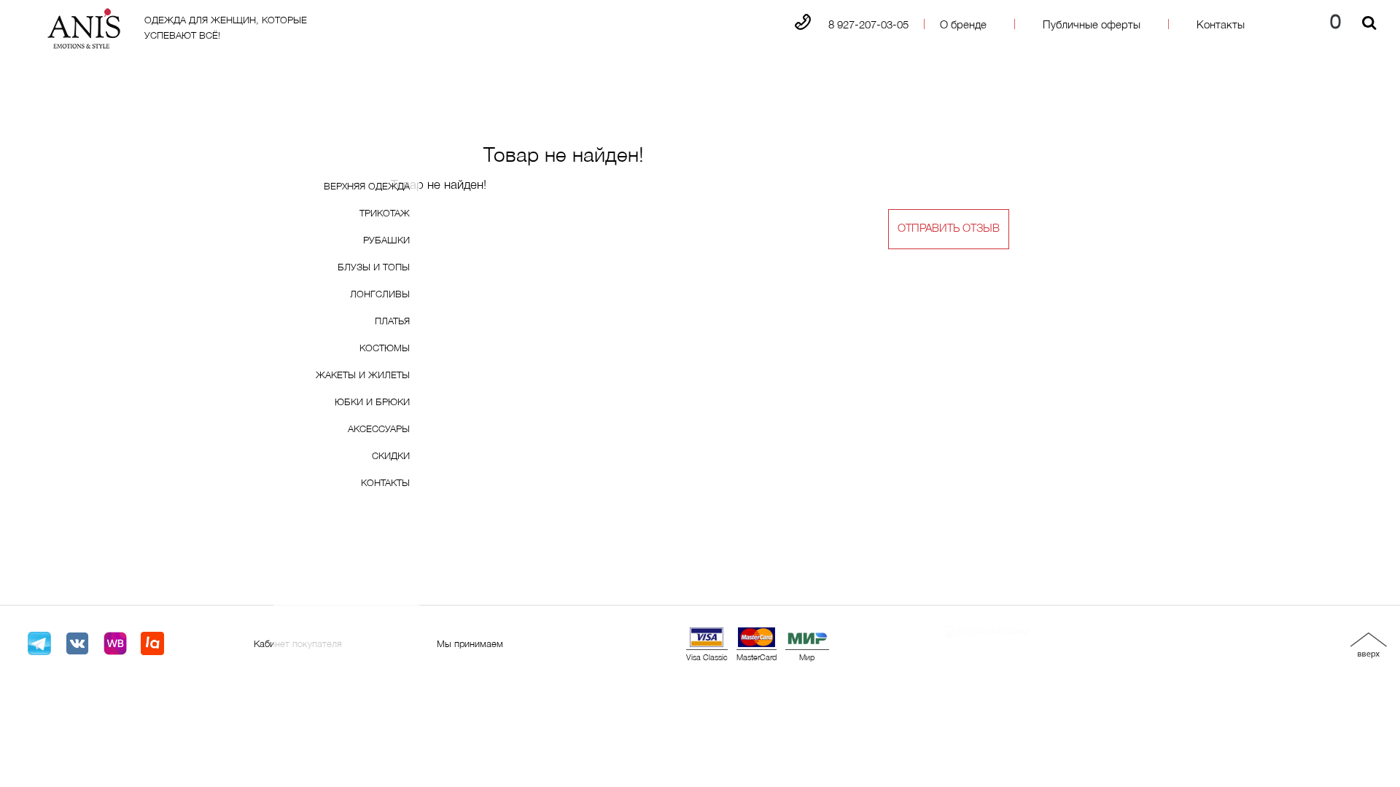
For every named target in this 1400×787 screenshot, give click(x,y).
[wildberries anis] (115, 644)
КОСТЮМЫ (384, 349)
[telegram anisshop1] (39, 644)
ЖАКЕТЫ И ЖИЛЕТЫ (363, 376)
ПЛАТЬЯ (392, 322)
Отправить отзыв (949, 229)
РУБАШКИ (386, 241)
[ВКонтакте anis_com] (77, 644)
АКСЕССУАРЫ (379, 430)
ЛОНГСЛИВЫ (380, 295)
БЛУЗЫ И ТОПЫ (374, 268)
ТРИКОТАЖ (384, 214)
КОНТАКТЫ (385, 483)
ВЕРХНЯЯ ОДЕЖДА (367, 187)
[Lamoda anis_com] (153, 644)
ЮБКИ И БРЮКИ (372, 403)
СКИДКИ (391, 457)
